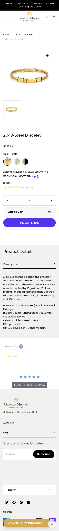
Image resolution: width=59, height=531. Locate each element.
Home (6, 34)
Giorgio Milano (24, 412)
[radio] (7, 162)
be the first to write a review (29, 385)
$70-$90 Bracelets (23, 34)
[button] (5, 16)
